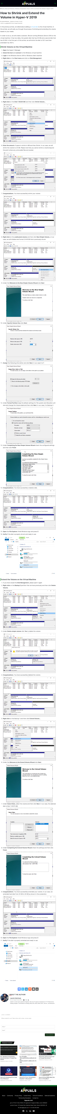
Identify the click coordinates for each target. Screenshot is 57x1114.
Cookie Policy (27, 1095)
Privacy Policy (18, 1095)
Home (2, 8)
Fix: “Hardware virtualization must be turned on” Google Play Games (8, 1058)
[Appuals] (28, 3)
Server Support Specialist (16, 999)
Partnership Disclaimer (25, 1098)
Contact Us (35, 1098)
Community (10, 1095)
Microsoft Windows (9, 8)
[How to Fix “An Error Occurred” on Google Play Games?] (47, 1050)
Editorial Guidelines (50, 1095)
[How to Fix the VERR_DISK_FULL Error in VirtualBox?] (47, 1071)
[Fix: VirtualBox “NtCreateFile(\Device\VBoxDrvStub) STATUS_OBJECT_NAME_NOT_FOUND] (28, 1050)
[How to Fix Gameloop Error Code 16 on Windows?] (8, 1071)
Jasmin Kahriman (4, 21)
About (3, 1095)
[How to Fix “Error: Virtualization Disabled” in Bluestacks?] (28, 1071)
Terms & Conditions (38, 1095)
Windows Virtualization (20, 8)
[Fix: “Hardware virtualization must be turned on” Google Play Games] (8, 1050)
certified (7, 23)
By (1, 21)
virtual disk (34, 27)
